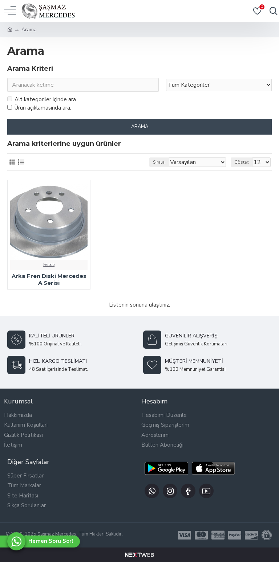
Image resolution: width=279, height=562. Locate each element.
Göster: (241, 162)
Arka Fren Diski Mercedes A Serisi (49, 279)
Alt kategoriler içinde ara (45, 99)
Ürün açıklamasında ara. (43, 107)
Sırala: (159, 162)
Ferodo (48, 264)
